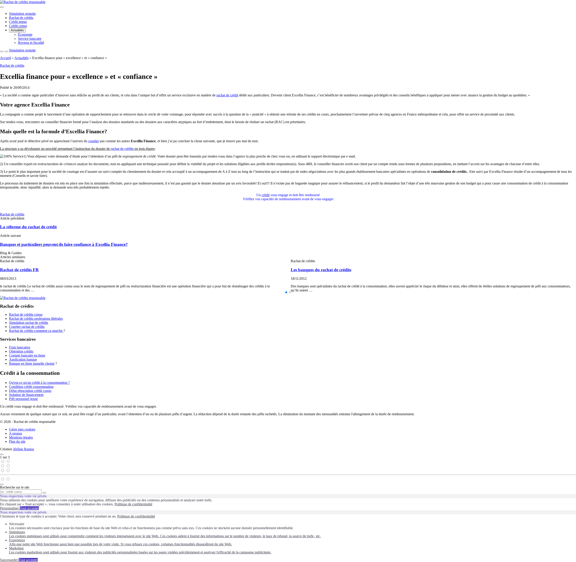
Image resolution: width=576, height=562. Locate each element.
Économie (25, 34)
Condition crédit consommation (31, 387)
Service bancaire (29, 38)
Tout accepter (29, 508)
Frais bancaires (19, 347)
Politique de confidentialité (133, 504)
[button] (286, 292)
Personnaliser (10, 508)
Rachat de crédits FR (19, 269)
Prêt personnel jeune (23, 399)
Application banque (23, 359)
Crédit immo (18, 22)
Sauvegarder (9, 560)
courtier (93, 141)
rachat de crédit (227, 95)
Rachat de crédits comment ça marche (36, 331)
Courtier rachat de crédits (27, 327)
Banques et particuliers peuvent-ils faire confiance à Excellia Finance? (64, 244)
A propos (15, 433)
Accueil (5, 58)
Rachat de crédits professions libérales (36, 318)
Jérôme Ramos (23, 449)
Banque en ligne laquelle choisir (31, 363)
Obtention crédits (21, 351)
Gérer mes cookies (22, 429)
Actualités (17, 30)
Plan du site (17, 441)
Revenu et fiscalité (31, 42)
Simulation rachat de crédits (28, 322)
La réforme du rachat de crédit (28, 226)
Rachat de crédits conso (26, 314)
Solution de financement (26, 395)
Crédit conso (18, 26)
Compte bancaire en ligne (27, 355)
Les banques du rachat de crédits (321, 269)
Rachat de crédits (21, 18)
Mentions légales (21, 437)
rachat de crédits (122, 149)
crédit (266, 195)
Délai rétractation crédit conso (30, 391)
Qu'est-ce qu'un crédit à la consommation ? (39, 382)
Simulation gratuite (22, 14)
